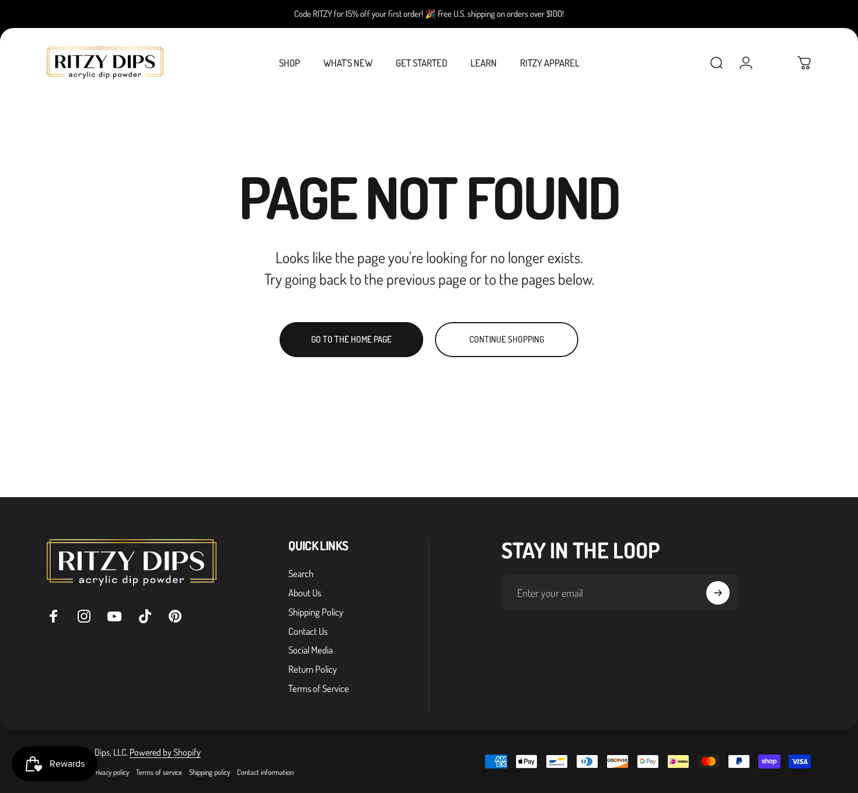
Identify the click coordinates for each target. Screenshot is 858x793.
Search (300, 573)
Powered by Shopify (165, 752)
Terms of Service (318, 688)
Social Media (310, 650)
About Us (304, 593)
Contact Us (307, 631)
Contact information (265, 772)
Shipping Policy (315, 612)
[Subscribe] (718, 593)
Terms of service (159, 772)
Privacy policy (110, 772)
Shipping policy (209, 772)
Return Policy (312, 669)
